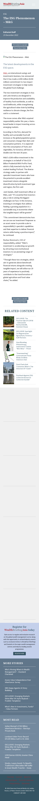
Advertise (27, 777)
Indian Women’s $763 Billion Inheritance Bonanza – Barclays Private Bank (17, 728)
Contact (19, 777)
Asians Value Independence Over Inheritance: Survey (18, 681)
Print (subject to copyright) (20, 45)
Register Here (19, 653)
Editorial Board (11, 780)
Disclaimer (26, 783)
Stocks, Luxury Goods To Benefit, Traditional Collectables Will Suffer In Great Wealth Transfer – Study (18, 765)
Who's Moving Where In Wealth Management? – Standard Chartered (17, 671)
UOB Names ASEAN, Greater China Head (19, 756)
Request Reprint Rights (20, 48)
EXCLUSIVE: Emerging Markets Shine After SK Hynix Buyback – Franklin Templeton (17, 698)
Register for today (19, 628)
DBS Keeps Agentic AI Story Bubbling (16, 689)
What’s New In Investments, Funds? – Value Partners (19, 707)
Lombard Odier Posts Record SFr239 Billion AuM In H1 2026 (17, 737)
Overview (10, 777)
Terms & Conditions (26, 780)
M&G (5, 73)
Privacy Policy (14, 783)
